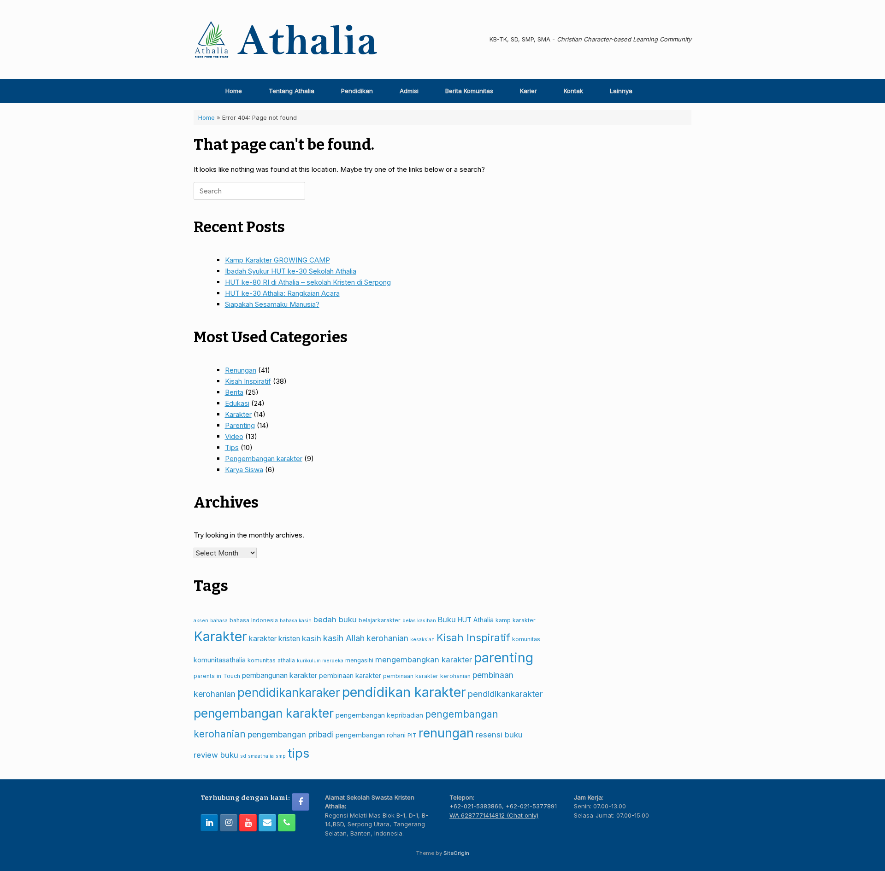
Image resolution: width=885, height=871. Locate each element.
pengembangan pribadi (291, 734)
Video (234, 436)
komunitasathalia (220, 660)
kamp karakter (516, 620)
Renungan (240, 370)
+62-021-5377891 (531, 806)
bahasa (219, 621)
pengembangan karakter (264, 713)
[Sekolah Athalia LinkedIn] (209, 822)
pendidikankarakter (505, 694)
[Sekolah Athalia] (286, 39)
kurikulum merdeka (320, 661)
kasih (311, 638)
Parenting (240, 425)
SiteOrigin (456, 853)
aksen (201, 621)
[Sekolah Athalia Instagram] (228, 822)
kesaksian (422, 640)
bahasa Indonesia (254, 620)
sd (243, 756)
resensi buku (499, 734)
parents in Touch (217, 675)
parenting (503, 657)
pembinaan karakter (350, 675)
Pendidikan (357, 90)
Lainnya (621, 90)
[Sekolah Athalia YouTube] (248, 822)
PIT (412, 735)
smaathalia (261, 756)
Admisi (409, 90)
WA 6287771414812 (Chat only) (493, 815)
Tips (232, 447)
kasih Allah (344, 638)
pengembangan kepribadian (379, 715)
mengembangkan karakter (423, 659)
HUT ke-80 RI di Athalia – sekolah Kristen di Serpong (308, 282)
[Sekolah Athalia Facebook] (300, 802)
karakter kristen (274, 638)
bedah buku (335, 619)
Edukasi (237, 403)
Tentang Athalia (291, 90)
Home (233, 90)
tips (298, 753)
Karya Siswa (244, 469)
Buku (447, 619)
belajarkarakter (380, 620)
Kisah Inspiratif (248, 381)
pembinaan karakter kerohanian (427, 675)
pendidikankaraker (288, 692)
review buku (216, 755)
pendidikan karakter (404, 692)
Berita (234, 392)
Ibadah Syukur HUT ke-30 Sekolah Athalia (290, 271)
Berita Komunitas (469, 90)
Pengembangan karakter (263, 458)
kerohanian (387, 638)
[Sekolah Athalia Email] (267, 822)
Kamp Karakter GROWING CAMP (277, 260)
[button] (677, 91)
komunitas (526, 639)
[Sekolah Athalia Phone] (286, 822)
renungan (446, 733)
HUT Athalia (476, 620)
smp (281, 756)
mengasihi (359, 660)
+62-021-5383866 (475, 806)
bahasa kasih (296, 621)
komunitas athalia (271, 660)
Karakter (238, 414)
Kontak (573, 90)
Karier (528, 90)
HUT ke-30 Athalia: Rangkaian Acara (282, 293)
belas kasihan (419, 621)
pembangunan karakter (279, 675)
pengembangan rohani (371, 735)
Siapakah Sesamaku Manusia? (272, 304)
